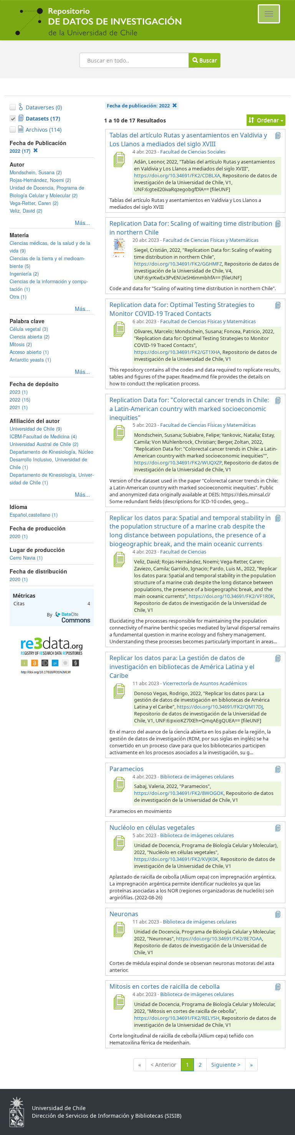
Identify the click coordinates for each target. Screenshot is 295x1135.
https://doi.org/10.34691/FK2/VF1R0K (231, 596)
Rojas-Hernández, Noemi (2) (40, 180)
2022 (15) (20, 399)
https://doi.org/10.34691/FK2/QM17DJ (220, 707)
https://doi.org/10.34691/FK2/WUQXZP (178, 462)
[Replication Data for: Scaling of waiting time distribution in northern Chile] (118, 247)
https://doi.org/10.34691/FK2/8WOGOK (179, 793)
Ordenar (267, 120)
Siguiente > (225, 1064)
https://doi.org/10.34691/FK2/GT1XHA (177, 352)
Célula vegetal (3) (29, 328)
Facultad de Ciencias (183, 552)
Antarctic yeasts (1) (30, 359)
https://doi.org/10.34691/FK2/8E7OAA (219, 938)
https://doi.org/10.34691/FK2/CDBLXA (177, 175)
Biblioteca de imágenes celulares (197, 776)
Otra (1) (18, 296)
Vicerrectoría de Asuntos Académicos (205, 683)
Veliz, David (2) (26, 210)
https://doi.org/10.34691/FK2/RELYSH (176, 1018)
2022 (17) (21, 150)
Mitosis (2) (21, 344)
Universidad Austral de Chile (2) (44, 444)
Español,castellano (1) (34, 514)
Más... (82, 222)
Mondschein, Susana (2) (36, 172)
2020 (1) (19, 536)
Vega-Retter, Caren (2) (34, 203)
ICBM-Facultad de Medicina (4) (43, 436)
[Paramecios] (118, 784)
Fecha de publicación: (138, 105)
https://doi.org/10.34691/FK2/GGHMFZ (178, 264)
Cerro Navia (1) (26, 557)
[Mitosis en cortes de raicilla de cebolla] (118, 1002)
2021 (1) (19, 407)
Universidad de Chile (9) (36, 428)
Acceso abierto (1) (29, 352)
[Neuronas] (118, 929)
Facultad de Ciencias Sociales (192, 152)
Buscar (207, 60)
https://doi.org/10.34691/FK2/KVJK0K (176, 859)
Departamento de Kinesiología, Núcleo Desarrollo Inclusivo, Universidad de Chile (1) (51, 459)
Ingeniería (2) (24, 273)
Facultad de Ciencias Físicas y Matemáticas (211, 240)
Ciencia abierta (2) (30, 336)
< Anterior (163, 1064)
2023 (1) (19, 391)
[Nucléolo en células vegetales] (118, 843)
